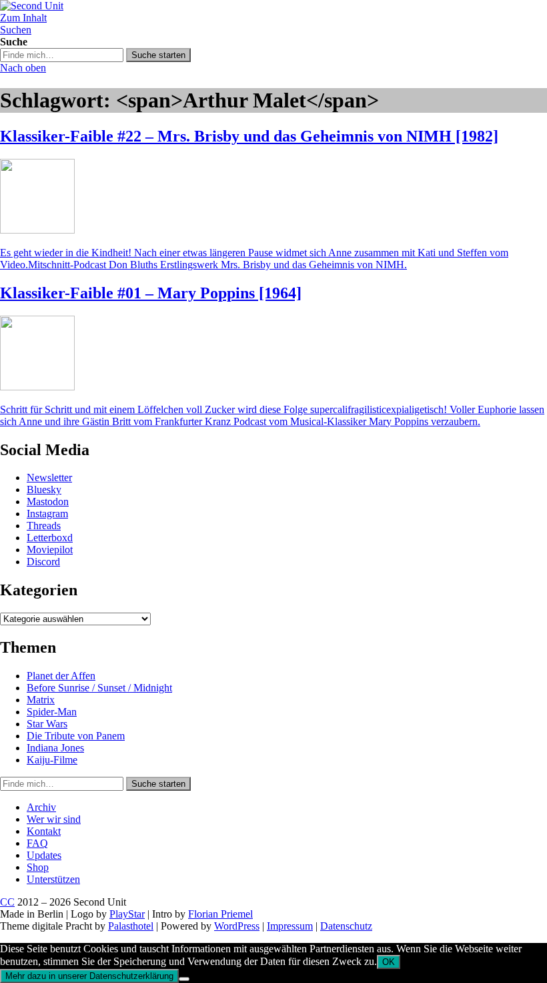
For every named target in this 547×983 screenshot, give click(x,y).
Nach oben (23, 67)
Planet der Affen (61, 675)
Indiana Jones (55, 747)
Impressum (290, 926)
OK (388, 962)
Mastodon (48, 501)
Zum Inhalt (23, 17)
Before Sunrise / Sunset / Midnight (99, 687)
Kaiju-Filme (52, 759)
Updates (44, 855)
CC (7, 902)
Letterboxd (50, 537)
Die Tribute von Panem (76, 735)
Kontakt (44, 831)
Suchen (15, 29)
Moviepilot (50, 549)
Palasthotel (130, 926)
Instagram (47, 513)
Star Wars (47, 723)
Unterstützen (53, 879)
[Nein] (184, 979)
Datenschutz (346, 926)
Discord (43, 561)
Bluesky (44, 489)
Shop (38, 867)
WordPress (236, 926)
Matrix (41, 699)
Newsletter (49, 477)
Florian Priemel (220, 914)
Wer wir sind (54, 819)
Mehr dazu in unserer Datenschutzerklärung (89, 976)
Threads (44, 525)
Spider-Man (52, 711)
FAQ (37, 843)
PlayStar (127, 914)
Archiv (41, 807)
